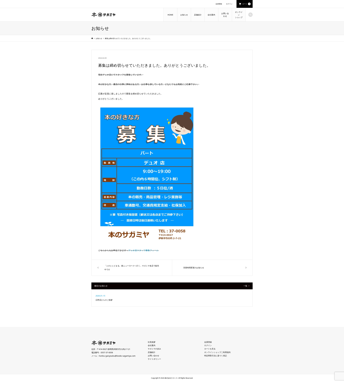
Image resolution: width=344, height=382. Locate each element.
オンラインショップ (239, 15)
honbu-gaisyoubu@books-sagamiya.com (117, 356)
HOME (170, 14)
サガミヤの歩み (154, 348)
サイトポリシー (154, 359)
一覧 (245, 286)
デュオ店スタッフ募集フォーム (143, 250)
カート (246, 4)
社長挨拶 (151, 342)
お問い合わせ (225, 14)
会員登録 (219, 4)
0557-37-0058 (107, 352)
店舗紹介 (198, 14)
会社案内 (211, 14)
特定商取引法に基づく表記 (215, 355)
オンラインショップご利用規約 (217, 352)
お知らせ (184, 14)
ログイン (229, 4)
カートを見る (210, 348)
